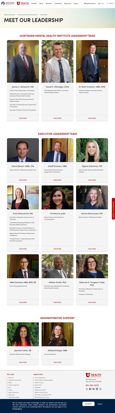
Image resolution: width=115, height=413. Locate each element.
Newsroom (67, 3)
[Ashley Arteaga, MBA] (57, 334)
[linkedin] (97, 389)
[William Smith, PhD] (57, 266)
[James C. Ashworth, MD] (23, 61)
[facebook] (90, 389)
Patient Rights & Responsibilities (44, 380)
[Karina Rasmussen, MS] (92, 197)
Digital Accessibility (40, 390)
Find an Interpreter (13, 385)
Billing (10, 382)
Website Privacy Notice (41, 392)
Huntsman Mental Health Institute (27, 14)
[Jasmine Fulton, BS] (23, 334)
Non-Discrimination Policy (42, 397)
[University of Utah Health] (22, 3)
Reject (100, 404)
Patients (34, 3)
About (41, 3)
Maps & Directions (13, 392)
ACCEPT (88, 404)
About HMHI (43, 14)
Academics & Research (14, 380)
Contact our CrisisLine (113, 209)
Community (58, 3)
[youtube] (94, 389)
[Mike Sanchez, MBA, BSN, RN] (23, 266)
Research (49, 3)
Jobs (9, 387)
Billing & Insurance (89, 3)
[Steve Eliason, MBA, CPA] (23, 150)
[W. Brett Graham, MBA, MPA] (92, 61)
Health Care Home (9, 14)
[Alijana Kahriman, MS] (92, 150)
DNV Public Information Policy (43, 395)
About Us (11, 377)
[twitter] (87, 389)
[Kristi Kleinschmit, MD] (23, 197)
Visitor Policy (38, 385)
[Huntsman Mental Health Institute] (7, 3)
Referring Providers (13, 397)
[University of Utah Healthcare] (97, 375)
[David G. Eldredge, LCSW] (57, 61)
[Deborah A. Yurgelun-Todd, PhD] (92, 266)
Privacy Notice (17, 409)
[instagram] (100, 389)
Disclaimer (38, 387)
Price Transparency (40, 377)
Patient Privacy (39, 382)
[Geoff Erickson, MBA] (57, 150)
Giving (76, 3)
